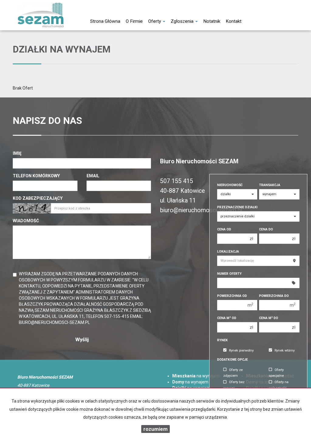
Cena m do (268, 318)
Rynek (222, 340)
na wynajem (196, 375)
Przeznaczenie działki (237, 207)
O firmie (134, 21)
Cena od (224, 229)
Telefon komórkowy (36, 175)
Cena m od (226, 318)
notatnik (211, 21)
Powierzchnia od (232, 296)
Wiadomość (26, 220)
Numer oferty (229, 274)
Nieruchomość (230, 185)
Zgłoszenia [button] (183, 21)
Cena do (266, 229)
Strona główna (105, 21)
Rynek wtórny (285, 350)
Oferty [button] (155, 21)
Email (93, 175)
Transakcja (269, 185)
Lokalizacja (228, 252)
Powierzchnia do (274, 296)
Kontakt (233, 21)
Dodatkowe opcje (232, 360)
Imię (17, 153)
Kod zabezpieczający (38, 198)
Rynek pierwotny (241, 350)
